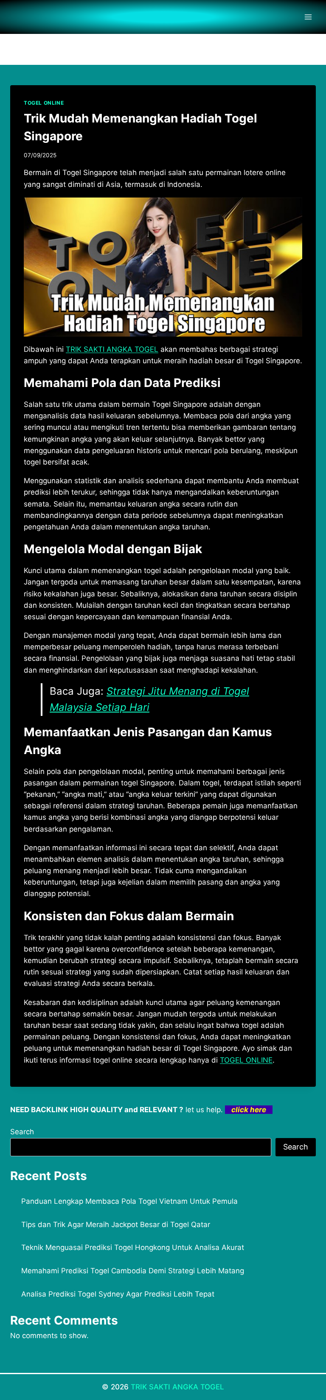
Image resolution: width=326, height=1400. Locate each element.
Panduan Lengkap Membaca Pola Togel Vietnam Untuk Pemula (129, 1201)
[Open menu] (308, 16)
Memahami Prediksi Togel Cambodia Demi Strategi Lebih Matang (132, 1270)
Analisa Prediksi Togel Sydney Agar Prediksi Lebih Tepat (117, 1294)
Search (22, 1131)
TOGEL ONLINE (44, 103)
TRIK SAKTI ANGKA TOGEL (177, 1387)
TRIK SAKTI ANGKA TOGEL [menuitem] (112, 349)
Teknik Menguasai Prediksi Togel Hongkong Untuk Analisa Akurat (132, 1247)
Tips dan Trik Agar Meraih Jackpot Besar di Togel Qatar (115, 1224)
